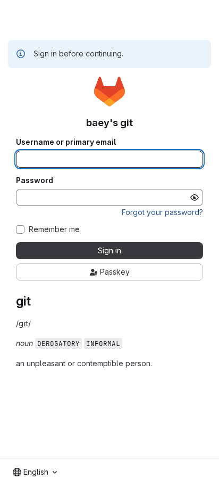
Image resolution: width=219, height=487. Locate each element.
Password (34, 180)
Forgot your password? (162, 212)
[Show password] (194, 197)
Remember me (54, 229)
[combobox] (35, 472)
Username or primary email (66, 142)
